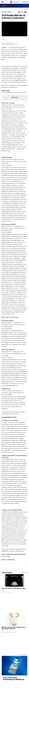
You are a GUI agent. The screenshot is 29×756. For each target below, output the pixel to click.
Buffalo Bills (6, 12)
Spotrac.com (20, 551)
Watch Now (24, 1)
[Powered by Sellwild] (25, 654)
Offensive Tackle (6, 556)
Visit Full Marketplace (22, 572)
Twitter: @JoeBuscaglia (8, 559)
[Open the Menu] (2, 1)
